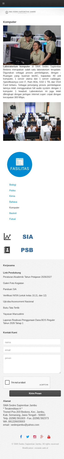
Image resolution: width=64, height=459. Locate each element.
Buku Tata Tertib (11, 308)
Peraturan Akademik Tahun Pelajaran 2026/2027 (27, 277)
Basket (12, 213)
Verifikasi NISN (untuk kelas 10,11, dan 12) (24, 295)
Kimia (12, 196)
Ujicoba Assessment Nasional (18, 301)
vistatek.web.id (41, 448)
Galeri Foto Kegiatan (13, 283)
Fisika (12, 190)
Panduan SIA (9, 289)
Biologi (12, 184)
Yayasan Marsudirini (13, 314)
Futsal (12, 219)
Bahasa (13, 202)
